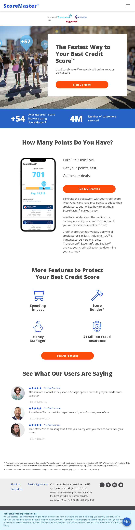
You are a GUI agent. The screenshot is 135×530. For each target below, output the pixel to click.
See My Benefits (89, 189)
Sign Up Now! (82, 84)
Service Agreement (38, 484)
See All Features (67, 356)
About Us (16, 484)
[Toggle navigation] (127, 6)
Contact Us (17, 489)
